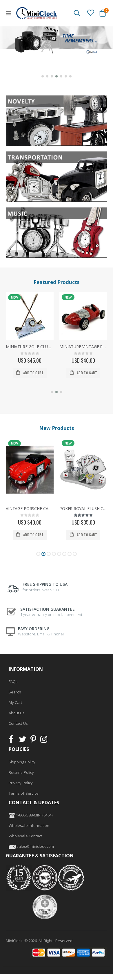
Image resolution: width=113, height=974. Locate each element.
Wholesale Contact (25, 836)
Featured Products (56, 282)
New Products (56, 428)
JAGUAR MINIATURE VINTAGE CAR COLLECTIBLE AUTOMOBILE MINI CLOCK (83, 508)
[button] (42, 76)
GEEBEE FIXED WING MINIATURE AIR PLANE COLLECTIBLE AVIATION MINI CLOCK (83, 346)
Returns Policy (21, 772)
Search (15, 692)
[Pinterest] (33, 740)
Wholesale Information (29, 825)
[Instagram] (44, 740)
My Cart (15, 702)
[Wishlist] (90, 13)
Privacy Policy (21, 782)
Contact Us (18, 723)
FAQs (13, 681)
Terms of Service (24, 793)
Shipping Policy (22, 762)
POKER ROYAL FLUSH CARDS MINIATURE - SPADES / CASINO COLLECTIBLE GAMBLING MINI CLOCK (30, 508)
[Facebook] (13, 740)
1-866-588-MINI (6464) (33, 815)
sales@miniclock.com (35, 846)
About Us (17, 712)
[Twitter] (23, 740)
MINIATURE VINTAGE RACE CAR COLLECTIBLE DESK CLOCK (30, 346)
